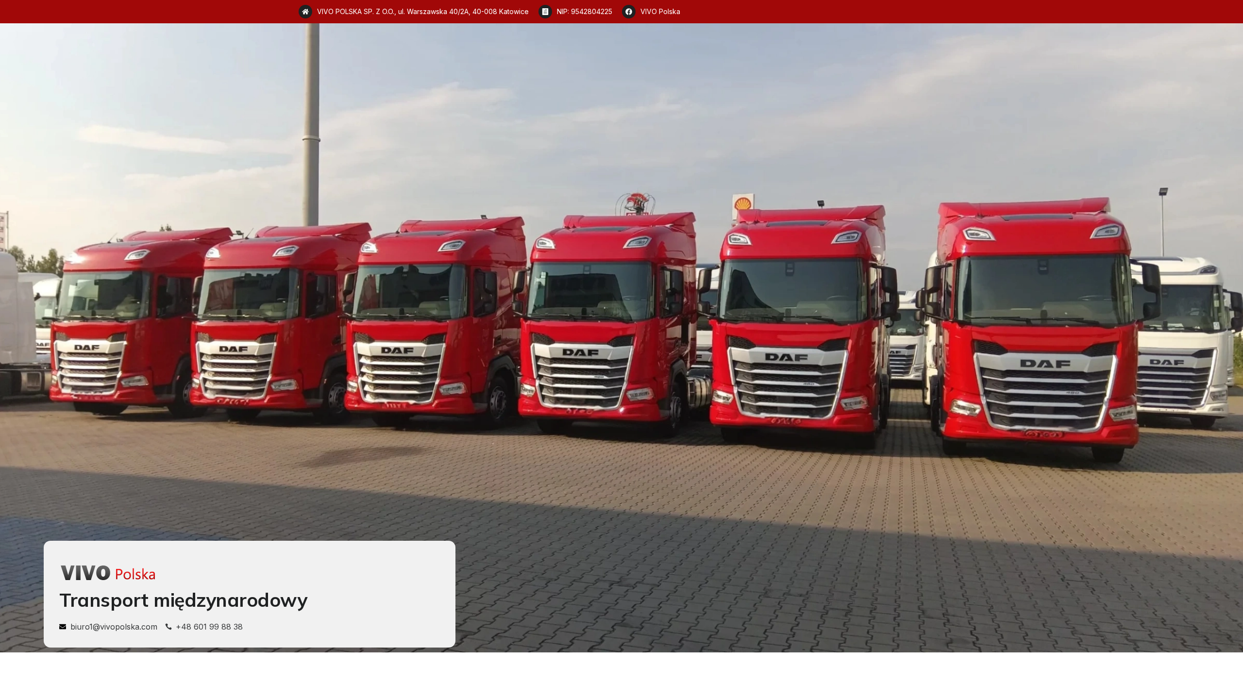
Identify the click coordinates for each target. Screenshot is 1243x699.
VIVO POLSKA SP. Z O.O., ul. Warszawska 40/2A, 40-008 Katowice (423, 11)
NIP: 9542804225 (584, 11)
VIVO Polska (660, 11)
